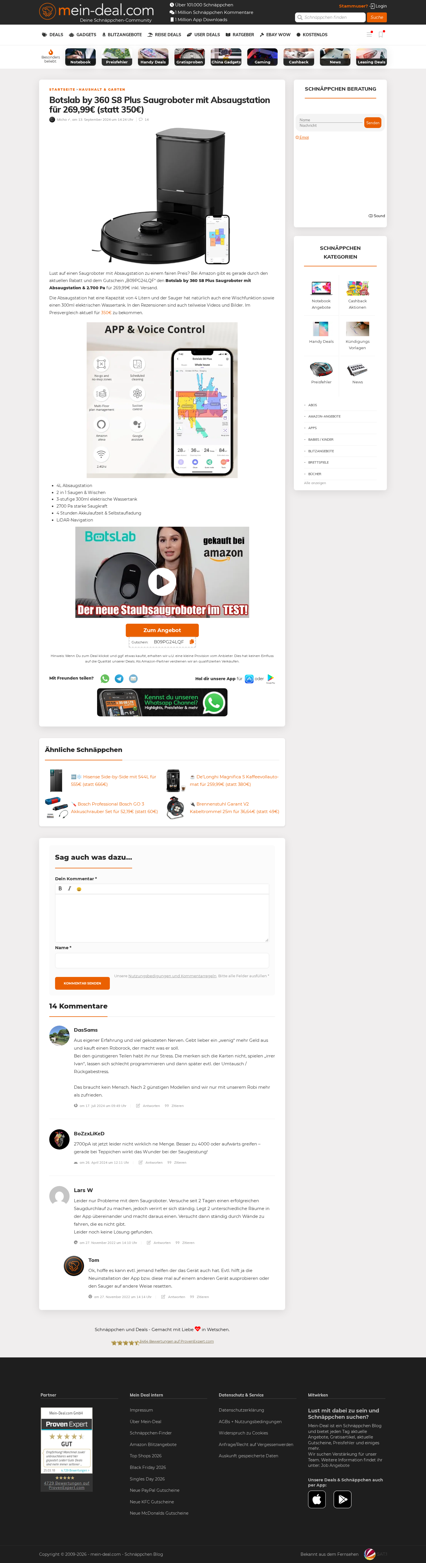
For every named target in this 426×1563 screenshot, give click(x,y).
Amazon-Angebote (324, 416)
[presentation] (60, 889)
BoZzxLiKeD (89, 1133)
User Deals (207, 34)
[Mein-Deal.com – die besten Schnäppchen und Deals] (96, 12)
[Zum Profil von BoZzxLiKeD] (59, 1139)
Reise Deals (168, 34)
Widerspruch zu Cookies (243, 1433)
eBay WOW (278, 34)
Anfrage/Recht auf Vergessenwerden (256, 1444)
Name (63, 947)
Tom (93, 1260)
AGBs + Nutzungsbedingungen (250, 1421)
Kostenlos (315, 34)
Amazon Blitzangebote (153, 1444)
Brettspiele (318, 462)
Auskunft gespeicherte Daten (248, 1455)
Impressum (141, 1410)
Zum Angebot (162, 630)
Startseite (62, 89)
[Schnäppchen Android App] (270, 678)
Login (380, 6)
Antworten (151, 1105)
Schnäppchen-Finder (151, 1433)
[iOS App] (249, 678)
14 (146, 119)
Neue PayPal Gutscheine (154, 1490)
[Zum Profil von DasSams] (59, 1035)
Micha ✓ (63, 119)
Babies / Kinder (321, 440)
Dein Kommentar (76, 878)
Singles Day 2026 (147, 1479)
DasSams (86, 1029)
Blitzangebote (125, 34)
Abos (312, 405)
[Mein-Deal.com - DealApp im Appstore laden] (321, 1500)
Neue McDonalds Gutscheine (159, 1513)
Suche (377, 17)
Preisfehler (344, 1442)
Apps (312, 428)
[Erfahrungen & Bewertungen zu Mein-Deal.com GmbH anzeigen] (67, 1449)
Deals (56, 34)
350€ (106, 312)
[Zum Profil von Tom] (74, 1265)
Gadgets (86, 34)
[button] (60, 889)
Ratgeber (243, 34)
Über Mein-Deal (145, 1421)
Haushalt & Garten (102, 89)
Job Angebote (335, 1465)
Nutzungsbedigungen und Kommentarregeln (172, 975)
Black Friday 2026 (148, 1467)
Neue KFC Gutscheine (152, 1502)
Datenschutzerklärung (241, 1410)
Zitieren (177, 1105)
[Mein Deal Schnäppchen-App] (346, 1500)
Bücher (314, 474)
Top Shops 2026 (146, 1455)
